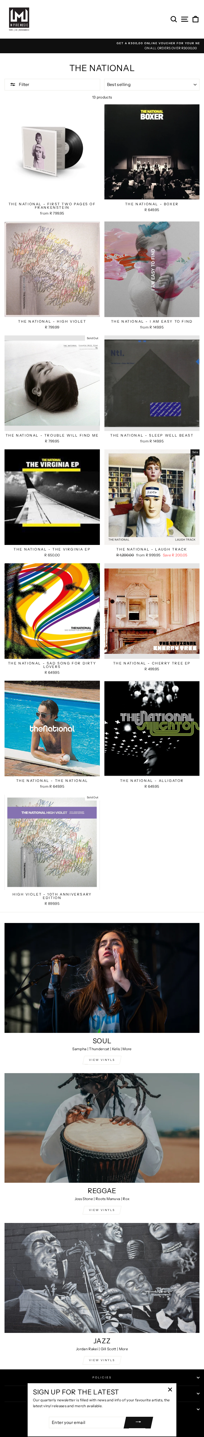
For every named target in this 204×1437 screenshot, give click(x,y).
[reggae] (102, 1128)
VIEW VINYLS (102, 1060)
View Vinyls (102, 1360)
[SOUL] (102, 978)
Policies (102, 1377)
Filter (23, 84)
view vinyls (102, 1210)
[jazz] (102, 1278)
